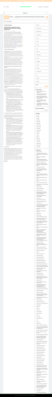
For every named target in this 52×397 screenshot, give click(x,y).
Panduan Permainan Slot (39, 273)
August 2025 (38, 131)
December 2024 (38, 143)
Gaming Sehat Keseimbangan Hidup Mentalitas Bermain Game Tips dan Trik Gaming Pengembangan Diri (41, 193)
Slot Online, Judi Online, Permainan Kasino (42, 330)
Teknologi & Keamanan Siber (40, 360)
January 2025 (38, 141)
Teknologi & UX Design (39, 362)
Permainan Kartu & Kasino (40, 290)
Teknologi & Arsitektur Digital (40, 352)
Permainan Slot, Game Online (40, 301)
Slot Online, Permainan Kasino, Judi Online (42, 334)
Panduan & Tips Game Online (40, 253)
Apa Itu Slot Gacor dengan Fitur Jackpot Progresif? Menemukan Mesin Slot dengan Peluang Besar (12, 28)
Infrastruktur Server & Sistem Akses (41, 201)
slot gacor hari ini (38, 28)
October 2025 (38, 128)
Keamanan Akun (38, 213)
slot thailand (38, 61)
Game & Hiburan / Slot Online (40, 167)
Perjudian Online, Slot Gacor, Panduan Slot (42, 288)
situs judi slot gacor (39, 311)
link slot (37, 38)
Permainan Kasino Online (39, 292)
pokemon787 (38, 306)
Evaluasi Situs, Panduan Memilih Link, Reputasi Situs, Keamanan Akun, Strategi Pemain (41, 164)
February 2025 (38, 140)
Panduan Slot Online (39, 280)
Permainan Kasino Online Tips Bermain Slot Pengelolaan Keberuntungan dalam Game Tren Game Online (41, 294)
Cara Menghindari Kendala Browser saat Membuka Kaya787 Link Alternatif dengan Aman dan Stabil (42, 104)
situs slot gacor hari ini (39, 318)
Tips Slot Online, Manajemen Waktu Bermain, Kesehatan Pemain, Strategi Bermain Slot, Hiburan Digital (41, 386)
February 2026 (38, 121)
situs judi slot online (39, 313)
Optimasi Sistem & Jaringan (40, 250)
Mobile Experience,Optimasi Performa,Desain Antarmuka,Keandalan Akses (41, 244)
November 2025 (38, 126)
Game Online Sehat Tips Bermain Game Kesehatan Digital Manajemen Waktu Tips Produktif (42, 175)
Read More (5, 161)
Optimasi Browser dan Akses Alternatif (41, 248)
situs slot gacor (38, 316)
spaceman (37, 68)
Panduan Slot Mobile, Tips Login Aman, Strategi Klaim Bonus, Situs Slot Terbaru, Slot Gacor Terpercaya (41, 277)
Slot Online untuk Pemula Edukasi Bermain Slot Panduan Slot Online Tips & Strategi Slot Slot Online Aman (42, 327)
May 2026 (37, 116)
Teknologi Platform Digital (40, 379)
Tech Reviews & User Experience (40, 345)
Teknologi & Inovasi (39, 357)
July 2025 (37, 133)
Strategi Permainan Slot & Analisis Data (41, 341)
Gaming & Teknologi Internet (40, 188)
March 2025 (38, 138)
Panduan (37, 252)
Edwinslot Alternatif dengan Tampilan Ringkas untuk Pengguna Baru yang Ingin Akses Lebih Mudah (21, 16)
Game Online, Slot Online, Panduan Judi (41, 182)
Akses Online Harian (39, 151)
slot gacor (37, 51)
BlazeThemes (33, 395)
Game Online (38, 172)
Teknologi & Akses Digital (39, 347)
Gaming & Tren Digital (39, 190)
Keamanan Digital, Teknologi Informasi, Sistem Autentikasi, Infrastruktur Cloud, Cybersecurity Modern (41, 222)
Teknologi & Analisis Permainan (40, 350)
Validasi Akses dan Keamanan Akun (41, 392)
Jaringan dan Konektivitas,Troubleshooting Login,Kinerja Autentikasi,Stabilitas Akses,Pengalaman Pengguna (42, 205)
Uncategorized (38, 390)
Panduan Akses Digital (39, 255)
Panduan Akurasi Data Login (40, 257)
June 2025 (37, 135)
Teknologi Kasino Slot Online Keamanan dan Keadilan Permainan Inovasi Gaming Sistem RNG (41, 369)
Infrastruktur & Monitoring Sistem (41, 199)
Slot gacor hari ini (38, 31)
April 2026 (37, 118)
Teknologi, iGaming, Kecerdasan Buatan (41, 383)
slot (37, 48)
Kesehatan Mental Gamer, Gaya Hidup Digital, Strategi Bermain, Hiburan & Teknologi (41, 235)
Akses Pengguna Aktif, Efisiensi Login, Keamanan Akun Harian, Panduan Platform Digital (42, 154)
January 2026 (38, 123)
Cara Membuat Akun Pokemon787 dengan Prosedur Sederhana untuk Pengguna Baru (41, 101)
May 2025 (37, 136)
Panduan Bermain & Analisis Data (41, 260)
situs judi (37, 308)
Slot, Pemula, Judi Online (39, 339)
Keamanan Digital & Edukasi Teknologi (41, 216)
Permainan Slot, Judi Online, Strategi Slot (42, 303)
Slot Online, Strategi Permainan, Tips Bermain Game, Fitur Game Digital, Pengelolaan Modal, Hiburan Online (41, 337)
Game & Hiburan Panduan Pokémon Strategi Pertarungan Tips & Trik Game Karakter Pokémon (41, 169)
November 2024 (38, 145)
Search (37, 84)
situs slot (37, 58)
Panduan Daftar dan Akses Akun (40, 262)
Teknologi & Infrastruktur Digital (40, 355)
